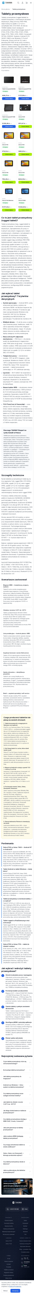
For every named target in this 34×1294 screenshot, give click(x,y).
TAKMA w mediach (9, 1269)
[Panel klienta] (22, 3)
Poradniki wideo (25, 1252)
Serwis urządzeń (8, 1261)
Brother (25, 1226)
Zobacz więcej (9, 98)
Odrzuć (5, 1290)
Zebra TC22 (9, 1243)
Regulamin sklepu (8, 1272)
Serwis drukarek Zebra (25, 1241)
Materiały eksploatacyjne (8, 1231)
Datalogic (25, 1228)
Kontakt (9, 1264)
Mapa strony (8, 1278)
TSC (25, 1234)
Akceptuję (15, 1290)
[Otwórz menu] (31, 3)
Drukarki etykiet (9, 1220)
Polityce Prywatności (15, 1286)
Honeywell (25, 1223)
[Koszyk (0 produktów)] (26, 3)
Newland (25, 1231)
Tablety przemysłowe (8, 1228)
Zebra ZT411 (9, 1241)
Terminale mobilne (9, 1223)
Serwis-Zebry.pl (25, 1238)
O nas (8, 1258)
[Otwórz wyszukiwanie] (18, 3)
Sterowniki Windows (25, 1246)
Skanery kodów (9, 1226)
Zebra (25, 1220)
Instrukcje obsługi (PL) (25, 1243)
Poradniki (8, 1267)
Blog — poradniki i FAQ (25, 1249)
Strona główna (5, 9)
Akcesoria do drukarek (8, 1234)
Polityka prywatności (8, 1275)
